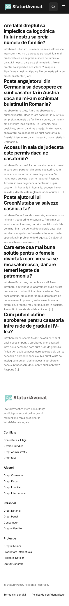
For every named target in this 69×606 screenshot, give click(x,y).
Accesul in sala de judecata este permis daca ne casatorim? (34, 152)
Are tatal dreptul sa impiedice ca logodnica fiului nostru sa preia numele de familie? (29, 34)
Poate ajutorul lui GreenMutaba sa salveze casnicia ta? (31, 203)
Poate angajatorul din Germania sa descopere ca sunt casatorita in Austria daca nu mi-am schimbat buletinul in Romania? (33, 92)
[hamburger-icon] (63, 6)
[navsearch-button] (53, 6)
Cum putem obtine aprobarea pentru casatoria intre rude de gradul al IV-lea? (34, 323)
